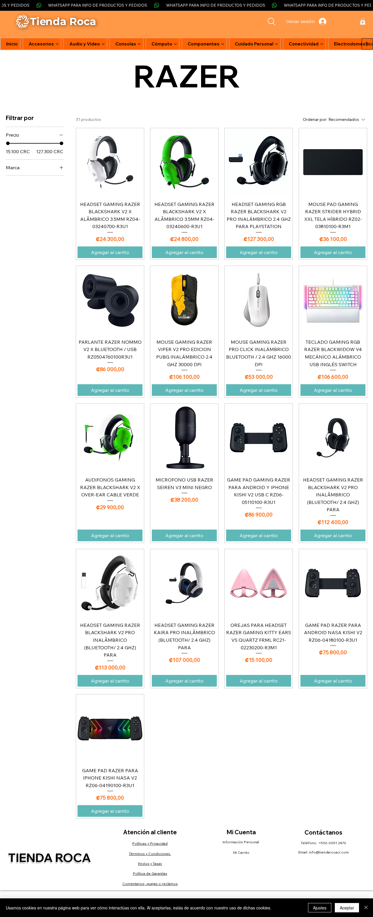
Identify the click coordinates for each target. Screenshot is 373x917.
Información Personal (241, 842)
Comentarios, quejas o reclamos (150, 883)
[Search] (271, 21)
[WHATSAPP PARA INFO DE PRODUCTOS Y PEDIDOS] (186, 5)
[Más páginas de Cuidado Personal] (276, 44)
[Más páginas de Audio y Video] (103, 44)
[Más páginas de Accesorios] (57, 44)
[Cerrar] (366, 907)
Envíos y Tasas (150, 863)
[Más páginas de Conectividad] (321, 44)
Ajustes (319, 908)
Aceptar (347, 908)
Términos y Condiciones (150, 853)
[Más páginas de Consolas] (139, 44)
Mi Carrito (241, 852)
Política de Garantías (150, 873)
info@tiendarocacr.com (329, 852)
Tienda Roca (49, 857)
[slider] (7, 143)
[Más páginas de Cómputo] (175, 44)
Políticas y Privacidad (150, 843)
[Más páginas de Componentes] (222, 44)
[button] (362, 21)
